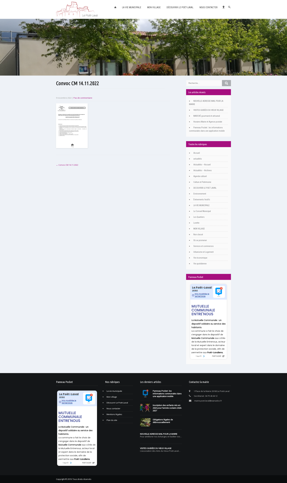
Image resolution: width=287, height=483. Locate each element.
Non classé (198, 234)
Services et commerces (203, 246)
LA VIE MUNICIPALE (131, 7)
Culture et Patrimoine (202, 182)
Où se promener (200, 240)
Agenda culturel (200, 176)
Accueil (196, 153)
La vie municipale (114, 391)
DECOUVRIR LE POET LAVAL (204, 188)
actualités (197, 159)
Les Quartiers (198, 217)
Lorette (196, 223)
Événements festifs (201, 199)
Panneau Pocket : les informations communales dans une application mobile (167, 394)
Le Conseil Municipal (202, 211)
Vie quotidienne (200, 263)
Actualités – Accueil (202, 164)
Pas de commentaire (83, 97)
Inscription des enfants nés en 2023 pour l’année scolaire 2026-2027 (167, 408)
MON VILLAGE (199, 228)
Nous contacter (113, 408)
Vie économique (200, 258)
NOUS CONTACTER (208, 7)
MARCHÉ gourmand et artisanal (206, 116)
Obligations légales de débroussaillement (163, 421)
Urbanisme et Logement (203, 252)
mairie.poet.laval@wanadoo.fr (208, 400)
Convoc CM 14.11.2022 (67, 165)
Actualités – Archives (202, 170)
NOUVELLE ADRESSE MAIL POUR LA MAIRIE (158, 434)
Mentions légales (114, 414)
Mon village (154, 7)
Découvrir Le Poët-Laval (180, 7)
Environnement (199, 194)
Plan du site (112, 420)
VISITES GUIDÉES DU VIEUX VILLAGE (208, 110)
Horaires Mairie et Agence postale (207, 122)
